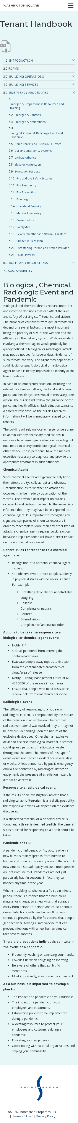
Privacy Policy (45, 1116)
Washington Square (21, 5)
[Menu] (71, 5)
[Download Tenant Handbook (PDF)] (5, 46)
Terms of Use (22, 1116)
